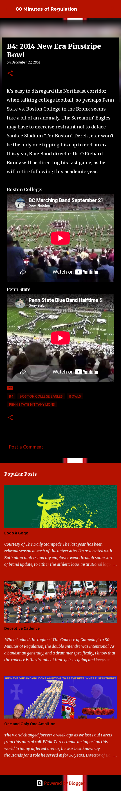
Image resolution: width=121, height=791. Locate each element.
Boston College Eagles (41, 396)
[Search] (113, 9)
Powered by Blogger (64, 783)
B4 (11, 396)
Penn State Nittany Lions (32, 404)
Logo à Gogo (16, 533)
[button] (10, 74)
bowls (75, 396)
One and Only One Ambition (29, 724)
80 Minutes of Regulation (46, 9)
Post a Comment (26, 446)
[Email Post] (10, 390)
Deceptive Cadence (22, 628)
